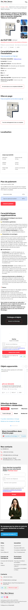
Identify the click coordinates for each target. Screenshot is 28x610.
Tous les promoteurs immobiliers (19, 561)
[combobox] (3, 344)
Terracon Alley (13, 389)
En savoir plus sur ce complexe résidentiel (12, 86)
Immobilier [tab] (5, 408)
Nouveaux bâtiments (19, 548)
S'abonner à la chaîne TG (9, 534)
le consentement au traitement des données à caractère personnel (13, 348)
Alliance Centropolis (22, 45)
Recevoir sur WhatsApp (14, 321)
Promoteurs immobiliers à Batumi (20, 565)
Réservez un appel (13, 587)
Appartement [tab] (14, 408)
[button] (26, 366)
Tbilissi (2, 548)
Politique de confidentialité (7, 605)
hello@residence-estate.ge (10, 455)
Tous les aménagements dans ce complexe (12, 122)
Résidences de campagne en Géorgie (10, 421)
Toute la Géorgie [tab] (6, 413)
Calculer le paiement (8, 203)
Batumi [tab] (16, 413)
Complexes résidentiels (20, 550)
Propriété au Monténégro (11, 436)
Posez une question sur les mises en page (11, 98)
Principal (2, 6)
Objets (6, 6)
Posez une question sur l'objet (8, 56)
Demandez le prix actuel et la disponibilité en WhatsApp (14, 42)
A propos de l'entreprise (7, 561)
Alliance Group (17, 59)
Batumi (2, 545)
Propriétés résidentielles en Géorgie (10, 419)
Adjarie (2, 550)
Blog (2, 563)
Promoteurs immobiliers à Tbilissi (20, 569)
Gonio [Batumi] (4, 552)
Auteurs (3, 565)
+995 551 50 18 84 (8, 452)
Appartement (17, 545)
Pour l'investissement (19, 552)
